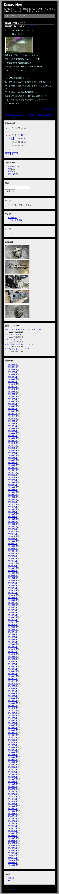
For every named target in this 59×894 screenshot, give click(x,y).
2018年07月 (12, 603)
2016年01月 (12, 676)
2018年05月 (12, 607)
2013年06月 (12, 752)
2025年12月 (12, 384)
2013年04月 (12, 757)
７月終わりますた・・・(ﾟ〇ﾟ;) (17, 349)
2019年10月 (12, 566)
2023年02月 (12, 468)
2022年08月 (12, 482)
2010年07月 (12, 838)
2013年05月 (12, 755)
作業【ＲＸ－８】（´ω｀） (15, 339)
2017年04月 (12, 639)
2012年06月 (12, 782)
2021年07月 (12, 514)
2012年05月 (12, 784)
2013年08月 (12, 747)
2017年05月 (12, 637)
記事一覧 (31, 115)
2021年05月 (12, 519)
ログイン (21, 16)
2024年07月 (12, 426)
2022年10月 (12, 477)
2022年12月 (12, 473)
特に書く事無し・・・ (15, 23)
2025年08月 (12, 394)
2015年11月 (12, 681)
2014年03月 (12, 730)
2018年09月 (12, 598)
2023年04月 (12, 463)
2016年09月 (12, 657)
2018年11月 (12, 593)
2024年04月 (12, 433)
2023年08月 (12, 453)
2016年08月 (12, 659)
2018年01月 (12, 617)
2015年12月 (12, 679)
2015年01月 (12, 706)
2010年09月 (12, 833)
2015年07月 (12, 691)
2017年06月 (12, 634)
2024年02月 (12, 438)
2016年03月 (12, 671)
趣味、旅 (11, 174)
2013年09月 (12, 745)
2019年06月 (12, 576)
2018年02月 (12, 615)
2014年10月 (12, 713)
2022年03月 (12, 495)
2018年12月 (12, 590)
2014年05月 (12, 725)
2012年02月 (12, 791)
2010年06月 (12, 841)
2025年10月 (12, 389)
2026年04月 (12, 374)
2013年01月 (12, 764)
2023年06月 (12, 458)
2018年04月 (12, 610)
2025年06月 (12, 399)
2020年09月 (12, 539)
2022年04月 (12, 492)
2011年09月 (12, 804)
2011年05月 (12, 814)
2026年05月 (12, 372)
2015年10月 (12, 684)
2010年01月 (12, 853)
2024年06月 (12, 428)
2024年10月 (12, 419)
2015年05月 (12, 696)
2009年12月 (12, 855)
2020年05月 (12, 549)
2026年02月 (12, 379)
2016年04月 (12, 669)
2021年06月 (12, 517)
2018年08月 (12, 600)
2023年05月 (12, 460)
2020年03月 (12, 553)
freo (14, 889)
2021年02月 (12, 527)
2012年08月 (12, 777)
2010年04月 (12, 845)
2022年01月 (12, 500)
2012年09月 (12, 774)
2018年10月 (12, 595)
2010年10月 (12, 831)
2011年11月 (12, 799)
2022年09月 (12, 480)
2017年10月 (12, 625)
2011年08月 (12, 806)
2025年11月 (12, 387)
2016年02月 (12, 674)
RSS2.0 (11, 880)
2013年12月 (12, 737)
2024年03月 (12, 436)
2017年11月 (12, 622)
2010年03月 (12, 848)
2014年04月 (12, 728)
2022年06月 (12, 487)
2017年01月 (12, 647)
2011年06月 (12, 811)
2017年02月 (12, 644)
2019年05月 (12, 578)
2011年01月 (12, 823)
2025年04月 (12, 404)
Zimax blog (13, 4)
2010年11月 (12, 828)
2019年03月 (12, 583)
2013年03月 (12, 760)
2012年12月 (12, 767)
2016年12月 (12, 649)
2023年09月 (12, 450)
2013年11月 (12, 740)
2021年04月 (12, 522)
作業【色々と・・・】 (15, 115)
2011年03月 (12, 818)
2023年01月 (12, 470)
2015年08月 (12, 688)
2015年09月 (12, 686)
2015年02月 (12, 703)
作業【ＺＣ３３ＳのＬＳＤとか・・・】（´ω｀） (24, 329)
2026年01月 (12, 382)
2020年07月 (12, 544)
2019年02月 (12, 585)
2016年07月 (12, 661)
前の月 (7, 154)
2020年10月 (12, 536)
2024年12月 (12, 414)
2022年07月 (12, 485)
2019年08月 (12, 571)
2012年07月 (12, 779)
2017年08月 (12, 630)
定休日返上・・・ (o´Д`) (14, 334)
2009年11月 (12, 858)
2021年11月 (12, 504)
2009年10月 (12, 860)
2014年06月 (12, 723)
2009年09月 (12, 863)
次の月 (15, 154)
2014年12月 (12, 708)
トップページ (10, 16)
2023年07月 (12, 455)
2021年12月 (12, 502)
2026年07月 (12, 367)
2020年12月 (12, 531)
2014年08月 (12, 718)
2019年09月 (12, 568)
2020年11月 (12, 534)
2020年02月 (12, 556)
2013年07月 (12, 750)
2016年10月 (12, 654)
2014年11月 (12, 710)
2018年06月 (12, 605)
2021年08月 (12, 512)
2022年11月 (12, 475)
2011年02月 (12, 821)
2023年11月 (12, 446)
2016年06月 (12, 664)
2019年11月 (12, 563)
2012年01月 (12, 794)
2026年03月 (12, 377)
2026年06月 (12, 369)
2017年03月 (12, 642)
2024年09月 (12, 421)
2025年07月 (12, 396)
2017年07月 (12, 632)
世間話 (31, 26)
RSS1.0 (11, 878)
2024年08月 (12, 423)
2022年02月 (12, 497)
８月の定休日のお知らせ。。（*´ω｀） (20, 344)
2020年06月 (12, 546)
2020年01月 (12, 558)
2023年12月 (12, 443)
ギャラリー (12, 218)
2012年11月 (12, 769)
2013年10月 (12, 742)
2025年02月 (12, 409)
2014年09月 (12, 715)
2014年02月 (12, 733)
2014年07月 (12, 720)
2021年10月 (12, 507)
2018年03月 (12, 612)
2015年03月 (12, 701)
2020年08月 (12, 541)
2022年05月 (12, 490)
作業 (9, 169)
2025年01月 (12, 411)
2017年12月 (12, 620)
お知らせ (11, 166)
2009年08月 (12, 865)
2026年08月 (12, 365)
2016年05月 (12, 666)
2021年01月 (12, 529)
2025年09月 (12, 392)
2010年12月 (12, 826)
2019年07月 (12, 573)
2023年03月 (12, 465)
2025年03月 (12, 406)
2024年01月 (12, 441)
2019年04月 (12, 580)
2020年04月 (12, 551)
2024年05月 (12, 431)
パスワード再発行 (15, 220)
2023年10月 (12, 448)
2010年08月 (12, 836)
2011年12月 (12, 796)
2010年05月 (12, 843)
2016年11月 (12, 652)
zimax (10, 233)
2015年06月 (12, 693)
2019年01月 (12, 588)
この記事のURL (48, 109)
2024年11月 (12, 416)
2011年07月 (12, 809)
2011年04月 (12, 816)
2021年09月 (12, 509)
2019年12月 (12, 561)
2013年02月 (12, 762)
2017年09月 (12, 627)
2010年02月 (12, 850)
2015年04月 (12, 698)
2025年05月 (12, 401)
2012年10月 (12, 772)
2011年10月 (12, 801)
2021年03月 (12, 524)
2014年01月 (12, 735)
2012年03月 (12, 789)
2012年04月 (12, 787)
